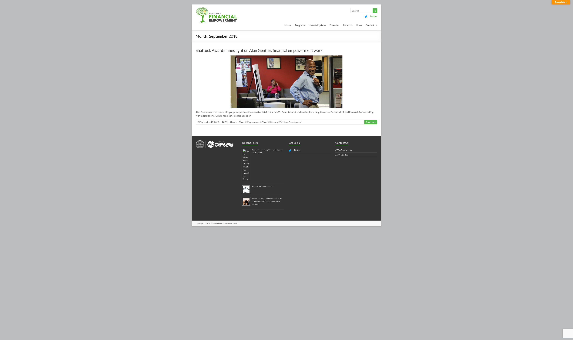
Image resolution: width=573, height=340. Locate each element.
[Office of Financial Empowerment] (216, 8)
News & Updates (317, 25)
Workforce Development (290, 122)
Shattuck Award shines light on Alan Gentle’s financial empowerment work (259, 50)
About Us (348, 25)
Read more (371, 122)
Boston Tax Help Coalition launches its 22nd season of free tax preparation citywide (267, 201)
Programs (300, 25)
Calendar (334, 25)
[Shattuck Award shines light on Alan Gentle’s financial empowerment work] (286, 56)
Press (359, 25)
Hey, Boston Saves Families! (263, 186)
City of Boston (231, 122)
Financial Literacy (270, 122)
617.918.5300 (341, 155)
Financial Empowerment (250, 122)
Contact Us (371, 25)
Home (288, 25)
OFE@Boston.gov (343, 150)
